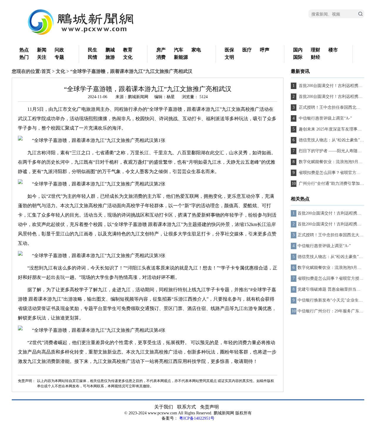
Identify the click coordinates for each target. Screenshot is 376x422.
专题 (59, 57)
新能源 (181, 57)
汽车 (178, 49)
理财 (315, 49)
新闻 (41, 49)
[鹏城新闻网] (85, 35)
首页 (46, 71)
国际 (298, 57)
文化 (127, 57)
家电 (196, 49)
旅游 (110, 57)
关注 (41, 57)
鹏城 (110, 49)
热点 (24, 49)
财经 (315, 57)
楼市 (333, 49)
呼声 (264, 49)
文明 (229, 57)
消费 (161, 57)
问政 (59, 49)
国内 (298, 49)
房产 (161, 49)
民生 (92, 49)
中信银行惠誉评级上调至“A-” (325, 118)
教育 (127, 49)
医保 (229, 49)
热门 (24, 57)
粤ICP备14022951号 (196, 418)
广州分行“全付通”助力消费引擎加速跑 (333, 183)
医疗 (247, 49)
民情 (92, 57)
